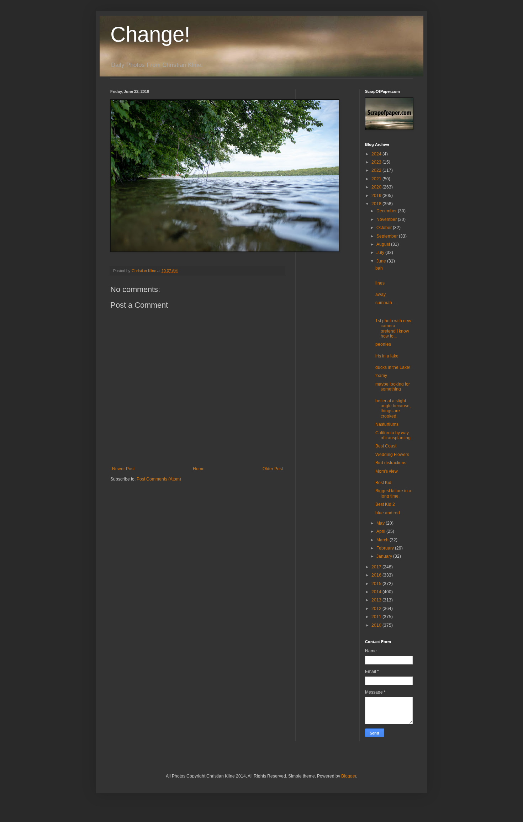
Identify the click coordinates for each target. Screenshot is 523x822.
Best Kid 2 (385, 504)
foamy (381, 375)
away (380, 294)
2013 (376, 600)
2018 (376, 203)
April (381, 531)
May (381, 523)
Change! (150, 34)
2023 (376, 162)
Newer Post (123, 468)
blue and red (387, 512)
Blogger (348, 776)
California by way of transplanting (393, 435)
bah (379, 268)
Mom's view (386, 471)
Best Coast (385, 446)
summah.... (385, 302)
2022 (376, 170)
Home (199, 468)
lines (380, 283)
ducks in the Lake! (392, 367)
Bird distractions (390, 462)
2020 (376, 187)
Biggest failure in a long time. (393, 493)
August (383, 244)
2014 (376, 591)
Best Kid (383, 482)
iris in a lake (386, 356)
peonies (383, 344)
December (387, 210)
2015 (376, 583)
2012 (376, 608)
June (381, 261)
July (380, 252)
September (387, 236)
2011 (376, 616)
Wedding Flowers (392, 454)
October (384, 227)
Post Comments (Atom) (159, 479)
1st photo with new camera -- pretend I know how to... (393, 328)
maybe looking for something (392, 387)
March (383, 539)
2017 (376, 566)
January (384, 556)
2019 (376, 195)
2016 (376, 575)
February (385, 548)
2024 (376, 154)
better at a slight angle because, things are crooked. (393, 408)
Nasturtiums (386, 424)
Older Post (273, 468)
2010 (376, 625)
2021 (376, 178)
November (387, 219)
